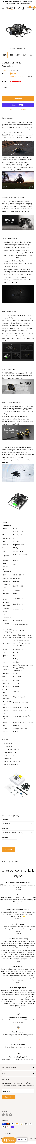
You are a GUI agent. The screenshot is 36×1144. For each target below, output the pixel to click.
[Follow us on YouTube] (10, 1114)
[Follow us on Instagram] (7, 1114)
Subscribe (9, 1097)
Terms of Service (16, 1140)
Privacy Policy (29, 1138)
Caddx (4, 71)
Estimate (8, 850)
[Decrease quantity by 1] (12, 87)
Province (5, 829)
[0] (28, 8)
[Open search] (19, 8)
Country (5, 820)
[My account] (23, 8)
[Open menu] (3, 8)
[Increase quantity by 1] (24, 87)
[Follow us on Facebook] (3, 1114)
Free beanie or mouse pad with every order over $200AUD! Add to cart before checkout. (18, 2)
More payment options (18, 109)
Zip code (5, 838)
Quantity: (5, 87)
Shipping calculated (17, 76)
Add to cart (18, 99)
